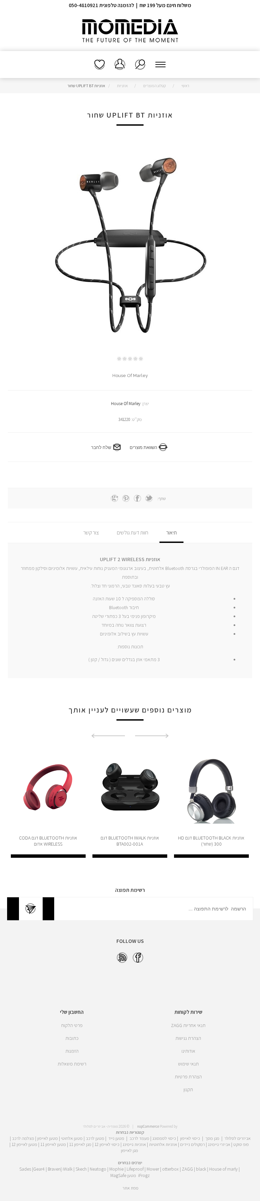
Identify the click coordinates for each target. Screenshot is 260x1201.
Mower (153, 1169)
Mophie (116, 1169)
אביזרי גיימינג (219, 1144)
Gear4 (39, 1169)
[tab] (171, 532)
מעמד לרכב (139, 1138)
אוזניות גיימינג (134, 1144)
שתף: (161, 498)
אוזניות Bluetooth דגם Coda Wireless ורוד (48, 841)
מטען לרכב (95, 1138)
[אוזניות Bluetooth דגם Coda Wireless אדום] (130, 789)
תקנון (188, 1089)
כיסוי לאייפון (190, 1138)
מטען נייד (116, 1138)
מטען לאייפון (47, 1138)
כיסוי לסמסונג (164, 1138)
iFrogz (144, 1175)
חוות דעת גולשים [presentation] (132, 532)
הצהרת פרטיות (188, 1077)
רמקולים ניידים (192, 1144)
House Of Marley (125, 403)
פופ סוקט (241, 1144)
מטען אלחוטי (72, 1138)
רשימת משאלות (99, 64)
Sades (25, 1169)
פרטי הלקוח (72, 1025)
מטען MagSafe (123, 1175)
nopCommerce (148, 1126)
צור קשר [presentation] (91, 532)
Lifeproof (136, 1169)
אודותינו (188, 1051)
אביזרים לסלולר (237, 1138)
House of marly (223, 1169)
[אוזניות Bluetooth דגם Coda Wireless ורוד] (48, 789)
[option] (211, 803)
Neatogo (98, 1169)
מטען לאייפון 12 (24, 1144)
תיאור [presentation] (171, 532)
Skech (81, 1169)
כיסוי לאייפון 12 (107, 1144)
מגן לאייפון (129, 1150)
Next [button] (108, 736)
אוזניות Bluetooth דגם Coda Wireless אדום (130, 841)
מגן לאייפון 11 (80, 1144)
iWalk (67, 1169)
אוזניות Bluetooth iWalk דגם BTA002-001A (211, 841)
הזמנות (72, 1051)
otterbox (170, 1169)
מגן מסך (212, 1138)
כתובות (72, 1038)
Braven (54, 1169)
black (201, 1169)
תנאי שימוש (188, 1064)
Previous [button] (152, 736)
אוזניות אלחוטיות (163, 1144)
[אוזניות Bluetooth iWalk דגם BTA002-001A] (211, 789)
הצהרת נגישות (188, 1038)
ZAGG (187, 1169)
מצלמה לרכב (23, 1138)
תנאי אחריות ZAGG (188, 1025)
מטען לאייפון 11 (53, 1144)
